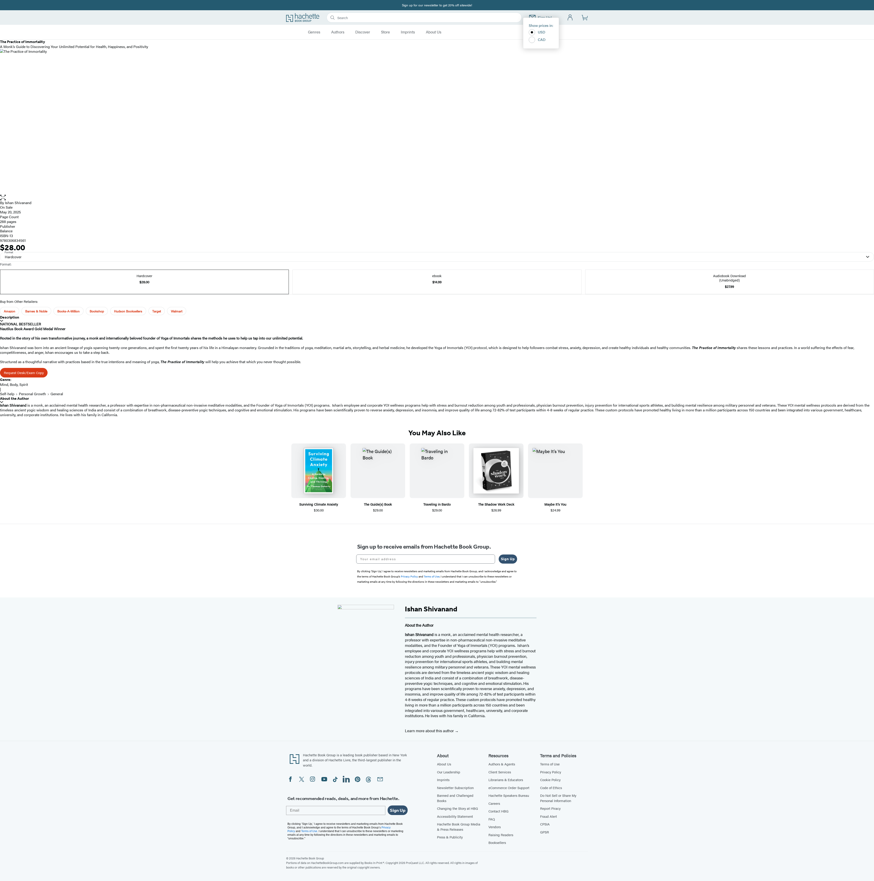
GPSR (544, 832)
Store (385, 32)
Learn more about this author (430, 730)
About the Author (14, 398)
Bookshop (97, 311)
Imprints (408, 32)
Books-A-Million (68, 311)
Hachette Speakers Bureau (508, 795)
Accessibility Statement (455, 816)
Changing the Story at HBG (457, 808)
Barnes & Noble (36, 311)
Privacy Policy (550, 772)
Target (156, 311)
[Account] (570, 18)
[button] (437, 197)
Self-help (7, 393)
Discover (362, 32)
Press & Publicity (450, 837)
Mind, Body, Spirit (14, 384)
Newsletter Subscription (455, 787)
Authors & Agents (501, 764)
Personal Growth (32, 393)
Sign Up (508, 559)
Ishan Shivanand (18, 202)
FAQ (491, 819)
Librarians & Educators (505, 779)
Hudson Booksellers (128, 311)
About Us (433, 32)
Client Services (499, 772)
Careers (494, 803)
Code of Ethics (551, 787)
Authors (337, 32)
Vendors (494, 826)
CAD (542, 39)
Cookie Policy (550, 779)
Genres (314, 32)
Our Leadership (448, 772)
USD (541, 32)
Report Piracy (550, 808)
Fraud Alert (548, 816)
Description (9, 317)
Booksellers (497, 842)
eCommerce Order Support (508, 787)
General (57, 393)
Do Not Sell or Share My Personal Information (558, 798)
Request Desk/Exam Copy (24, 372)
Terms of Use (550, 764)
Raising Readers (500, 834)
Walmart (176, 311)
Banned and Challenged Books (455, 798)
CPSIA (545, 824)
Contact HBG (498, 811)
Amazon (9, 311)
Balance (6, 230)
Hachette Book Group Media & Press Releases (458, 827)
